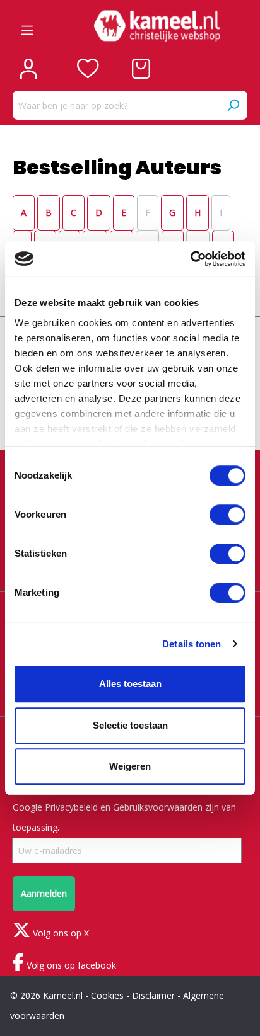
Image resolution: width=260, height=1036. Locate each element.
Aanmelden (44, 893)
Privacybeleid (71, 807)
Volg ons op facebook (70, 965)
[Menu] (27, 26)
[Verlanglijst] (88, 69)
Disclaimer (153, 995)
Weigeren (130, 766)
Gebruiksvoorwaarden (158, 807)
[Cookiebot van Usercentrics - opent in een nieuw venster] (190, 259)
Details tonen (191, 644)
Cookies (107, 995)
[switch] (227, 514)
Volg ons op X (59, 933)
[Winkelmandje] (141, 68)
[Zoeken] (232, 105)
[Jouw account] (28, 69)
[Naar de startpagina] (157, 26)
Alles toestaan (130, 683)
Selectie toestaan (130, 725)
